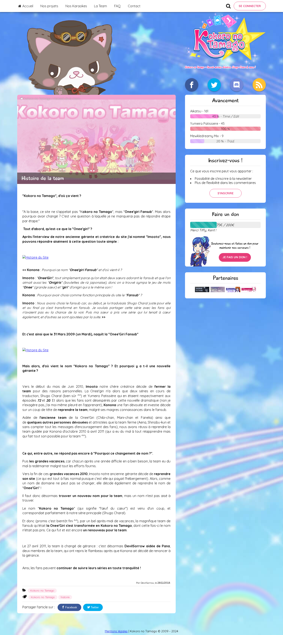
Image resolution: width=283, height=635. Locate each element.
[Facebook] (191, 84)
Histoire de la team (67, 99)
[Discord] (236, 84)
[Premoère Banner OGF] (35, 350)
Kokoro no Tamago (37, 99)
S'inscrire (225, 193)
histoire (65, 597)
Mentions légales (116, 631)
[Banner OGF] (35, 257)
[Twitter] (214, 84)
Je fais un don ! (235, 257)
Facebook (70, 607)
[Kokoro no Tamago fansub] (225, 63)
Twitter (94, 607)
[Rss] (259, 84)
